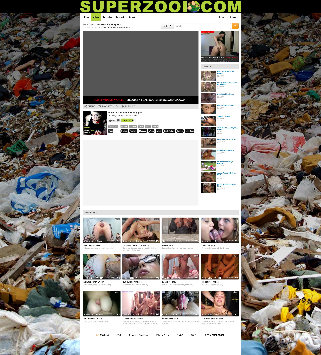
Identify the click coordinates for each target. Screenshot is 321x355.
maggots (142, 131)
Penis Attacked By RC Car (226, 139)
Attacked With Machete (225, 150)
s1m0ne (96, 27)
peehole (133, 131)
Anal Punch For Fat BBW (94, 282)
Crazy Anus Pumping (92, 245)
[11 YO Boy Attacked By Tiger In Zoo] (208, 132)
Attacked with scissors (225, 94)
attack (158, 131)
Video (167, 25)
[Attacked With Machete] (208, 154)
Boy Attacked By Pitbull (225, 105)
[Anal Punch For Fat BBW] (102, 266)
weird (155, 126)
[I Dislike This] (118, 120)
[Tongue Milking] (220, 230)
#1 (90, 132)
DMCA (180, 335)
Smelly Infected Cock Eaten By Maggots (227, 84)
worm (151, 131)
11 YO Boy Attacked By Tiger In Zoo (227, 129)
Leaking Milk (167, 245)
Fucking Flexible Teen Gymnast (136, 245)
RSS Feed (104, 335)
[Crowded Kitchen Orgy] (141, 303)
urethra (124, 131)
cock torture (169, 131)
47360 (92, 130)
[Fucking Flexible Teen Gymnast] (141, 230)
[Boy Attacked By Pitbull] (208, 109)
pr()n (148, 126)
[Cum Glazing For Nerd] (141, 266)
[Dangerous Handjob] (220, 266)
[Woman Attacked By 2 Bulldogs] (208, 166)
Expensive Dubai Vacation (212, 319)
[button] (117, 106)
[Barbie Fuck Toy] (180, 266)
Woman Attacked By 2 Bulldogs (225, 163)
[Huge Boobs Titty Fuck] (102, 303)
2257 (193, 335)
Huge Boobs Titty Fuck (93, 319)
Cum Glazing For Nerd (132, 282)
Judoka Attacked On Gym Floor (226, 174)
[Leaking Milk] (180, 230)
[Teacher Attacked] (208, 121)
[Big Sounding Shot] (180, 303)
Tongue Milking (208, 245)
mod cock (190, 131)
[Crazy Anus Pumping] (102, 230)
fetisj (141, 126)
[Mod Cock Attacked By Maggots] (208, 76)
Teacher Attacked (223, 116)
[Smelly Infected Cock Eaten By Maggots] (208, 87)
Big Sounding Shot (170, 319)
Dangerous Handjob (211, 282)
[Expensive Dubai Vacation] (220, 303)
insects (180, 131)
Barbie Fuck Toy (169, 282)
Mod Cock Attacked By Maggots (225, 72)
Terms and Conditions (138, 335)
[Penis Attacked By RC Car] (208, 143)
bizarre (124, 126)
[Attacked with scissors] (208, 98)
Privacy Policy (162, 335)
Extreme (133, 126)
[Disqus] (140, 172)
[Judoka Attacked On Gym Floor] (208, 177)
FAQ (119, 335)
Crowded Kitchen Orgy (133, 319)
